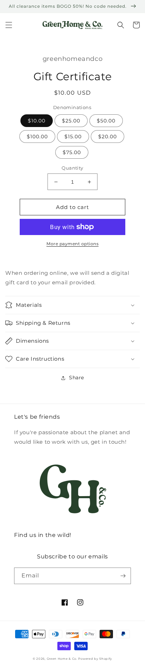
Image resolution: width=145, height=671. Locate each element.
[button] (9, 25)
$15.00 (73, 136)
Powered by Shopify (95, 658)
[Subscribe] (123, 576)
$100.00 (37, 136)
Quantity (72, 168)
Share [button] (76, 377)
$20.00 (107, 136)
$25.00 (71, 121)
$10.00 (36, 121)
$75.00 (72, 152)
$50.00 (106, 121)
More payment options (72, 243)
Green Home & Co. (62, 658)
